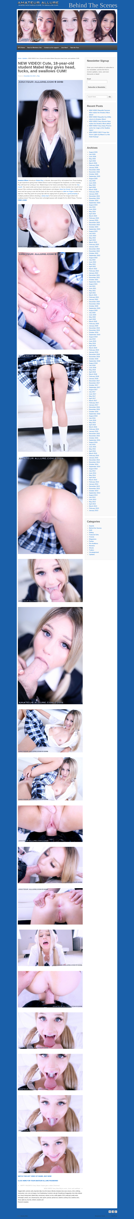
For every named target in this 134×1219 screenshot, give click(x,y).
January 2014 (93, 484)
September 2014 (94, 466)
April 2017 (92, 398)
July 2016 (92, 418)
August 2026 (93, 152)
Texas (19, 1200)
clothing (77, 1191)
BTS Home (21, 47)
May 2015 (92, 449)
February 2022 (94, 271)
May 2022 (92, 264)
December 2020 (94, 301)
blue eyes (64, 1191)
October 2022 (93, 253)
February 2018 (94, 376)
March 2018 (93, 374)
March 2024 (93, 216)
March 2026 (93, 163)
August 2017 (93, 389)
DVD (90, 530)
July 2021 (92, 286)
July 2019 (92, 339)
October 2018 (93, 359)
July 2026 (92, 154)
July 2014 (92, 471)
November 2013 (94, 488)
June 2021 (92, 288)
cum (26, 1193)
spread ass (55, 1197)
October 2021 (93, 279)
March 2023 (93, 242)
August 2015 (93, 442)
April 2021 (92, 293)
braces (70, 1191)
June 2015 (92, 447)
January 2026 (93, 167)
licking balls (27, 1195)
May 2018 (92, 370)
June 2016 (92, 420)
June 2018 (92, 367)
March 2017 (93, 400)
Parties (91, 541)
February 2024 (94, 218)
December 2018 (94, 354)
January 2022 (93, 273)
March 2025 (93, 189)
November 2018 (94, 356)
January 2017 (93, 405)
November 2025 (94, 172)
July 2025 (92, 181)
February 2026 (94, 165)
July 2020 (92, 312)
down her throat (65, 189)
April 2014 (92, 477)
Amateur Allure (24, 1216)
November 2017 (94, 383)
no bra (52, 1195)
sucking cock (67, 1197)
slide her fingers (68, 191)
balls (32, 1191)
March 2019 (93, 348)
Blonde (54, 1191)
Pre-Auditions (93, 543)
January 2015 (93, 458)
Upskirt (39, 1200)
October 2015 (93, 438)
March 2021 (93, 295)
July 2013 (92, 497)
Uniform (34, 1200)
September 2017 (94, 387)
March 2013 (93, 506)
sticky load (45, 196)
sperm (44, 1197)
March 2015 (93, 453)
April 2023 (92, 240)
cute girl (55, 1193)
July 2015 (92, 444)
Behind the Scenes (95, 528)
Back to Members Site (34, 47)
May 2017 (92, 396)
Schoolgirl (21, 1197)
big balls (36, 1191)
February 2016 (94, 429)
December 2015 (94, 433)
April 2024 (92, 214)
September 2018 (94, 361)
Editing (91, 532)
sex (30, 1197)
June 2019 (92, 341)
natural (47, 1195)
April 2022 (92, 266)
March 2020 (93, 321)
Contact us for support (51, 47)
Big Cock (42, 1191)
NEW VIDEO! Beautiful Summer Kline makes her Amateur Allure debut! (99, 113)
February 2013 (94, 508)
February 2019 (94, 350)
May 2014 (92, 475)
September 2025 (94, 176)
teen (78, 1197)
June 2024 (92, 209)
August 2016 (93, 416)
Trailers (91, 550)
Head (22, 1195)
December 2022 (94, 249)
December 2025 (94, 170)
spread (49, 1197)
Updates (24, 58)
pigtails (60, 1195)
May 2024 (92, 211)
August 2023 (93, 231)
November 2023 (94, 225)
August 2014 (93, 469)
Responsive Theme (100, 1216)
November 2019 (94, 330)
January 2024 (93, 220)
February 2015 (94, 455)
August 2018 (93, 363)
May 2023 (92, 238)
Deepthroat (61, 1193)
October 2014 (93, 464)
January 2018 (93, 378)
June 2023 (92, 235)
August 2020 (93, 310)
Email (89, 79)
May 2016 (92, 422)
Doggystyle (68, 1193)
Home (19, 58)
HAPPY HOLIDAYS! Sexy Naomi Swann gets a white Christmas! (40, 1185)
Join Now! (64, 47)
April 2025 (92, 187)
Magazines (92, 539)
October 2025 (93, 174)
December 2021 (94, 275)
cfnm (73, 1191)
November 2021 (94, 277)
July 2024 (92, 207)
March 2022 (93, 268)
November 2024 (94, 198)
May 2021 (92, 290)
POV (63, 1195)
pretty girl (68, 1195)
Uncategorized (94, 552)
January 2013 (93, 510)
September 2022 (94, 255)
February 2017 (94, 403)
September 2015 (94, 440)
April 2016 (92, 425)
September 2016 (94, 414)
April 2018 (92, 372)
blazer (49, 1191)
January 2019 (93, 352)
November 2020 (94, 304)
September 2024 (94, 203)
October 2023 (93, 227)
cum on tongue (32, 1193)
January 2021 (93, 299)
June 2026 (92, 156)
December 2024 (94, 196)
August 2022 (93, 257)
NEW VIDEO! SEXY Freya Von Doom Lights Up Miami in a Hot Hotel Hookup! (99, 134)
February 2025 (94, 192)
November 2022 (94, 251)
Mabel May (39, 180)
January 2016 (93, 431)
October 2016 (93, 411)
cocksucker (21, 1193)
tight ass (24, 1200)
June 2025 (92, 183)
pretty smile (74, 1195)
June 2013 (92, 499)
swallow (73, 1197)
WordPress (114, 1216)
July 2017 (92, 392)
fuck (73, 1193)
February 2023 (94, 244)
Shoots (91, 548)
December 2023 (94, 222)
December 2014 (94, 460)
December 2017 (94, 381)
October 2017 (93, 385)
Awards (91, 526)
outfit (55, 1195)
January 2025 (93, 194)
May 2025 (92, 185)
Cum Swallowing (42, 1193)
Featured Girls (94, 534)
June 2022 (92, 262)
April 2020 (92, 319)
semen (26, 1197)
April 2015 (92, 451)
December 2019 (94, 328)
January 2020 (93, 326)
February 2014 (94, 482)
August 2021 (93, 284)
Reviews (92, 545)
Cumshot (49, 1193)
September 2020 (94, 308)
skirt (41, 1197)
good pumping (72, 193)
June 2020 (92, 315)
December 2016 (94, 407)
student (61, 1197)
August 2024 (93, 205)
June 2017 (92, 394)
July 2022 (92, 260)
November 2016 (94, 409)
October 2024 (93, 200)
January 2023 (93, 246)
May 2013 (92, 502)
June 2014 (92, 473)
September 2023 (94, 229)
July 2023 (92, 233)
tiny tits (29, 1200)
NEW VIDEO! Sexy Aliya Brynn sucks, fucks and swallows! (62, 1188)
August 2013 (93, 495)
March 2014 (93, 480)
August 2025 (93, 178)
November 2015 (94, 436)
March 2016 (93, 427)
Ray (38, 76)
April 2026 (92, 161)
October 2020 (93, 306)
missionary (42, 1195)
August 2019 (93, 337)
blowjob (58, 1191)
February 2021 (94, 297)
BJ (46, 1191)
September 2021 (94, 282)
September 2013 (94, 493)
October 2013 (93, 491)
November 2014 (94, 462)
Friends (91, 537)
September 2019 (94, 334)
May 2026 (92, 159)
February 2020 (94, 323)
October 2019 (93, 332)
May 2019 (92, 343)
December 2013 (94, 486)
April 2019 (92, 345)
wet (42, 1200)
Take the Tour (74, 47)
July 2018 (92, 365)
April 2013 (92, 504)
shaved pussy (35, 1197)
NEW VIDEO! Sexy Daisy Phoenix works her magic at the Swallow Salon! (100, 128)
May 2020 (92, 317)
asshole (28, 1191)
